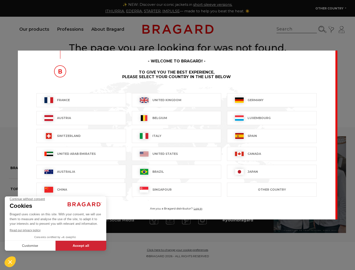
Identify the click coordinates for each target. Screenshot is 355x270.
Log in (198, 208)
